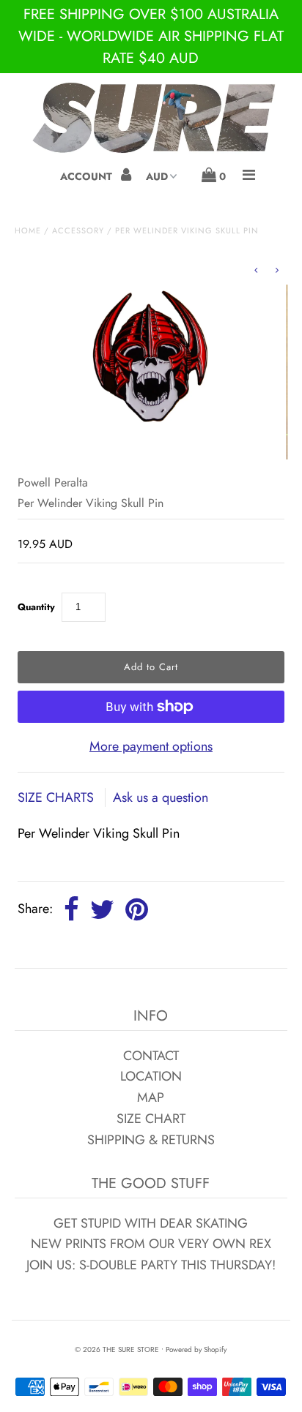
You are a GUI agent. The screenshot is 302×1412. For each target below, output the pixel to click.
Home (28, 230)
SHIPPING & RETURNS (151, 1139)
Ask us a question (160, 797)
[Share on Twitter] (102, 910)
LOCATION (151, 1076)
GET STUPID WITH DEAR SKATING (151, 1223)
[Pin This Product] (136, 910)
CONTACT (151, 1055)
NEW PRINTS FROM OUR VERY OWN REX (151, 1243)
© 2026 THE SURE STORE (117, 1349)
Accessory (78, 230)
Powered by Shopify (196, 1349)
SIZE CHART (151, 1118)
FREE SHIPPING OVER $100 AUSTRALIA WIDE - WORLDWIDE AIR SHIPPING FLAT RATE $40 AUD (151, 36)
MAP (150, 1097)
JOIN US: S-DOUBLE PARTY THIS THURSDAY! (151, 1264)
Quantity (36, 607)
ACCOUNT (87, 176)
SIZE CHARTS (57, 797)
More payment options (151, 746)
